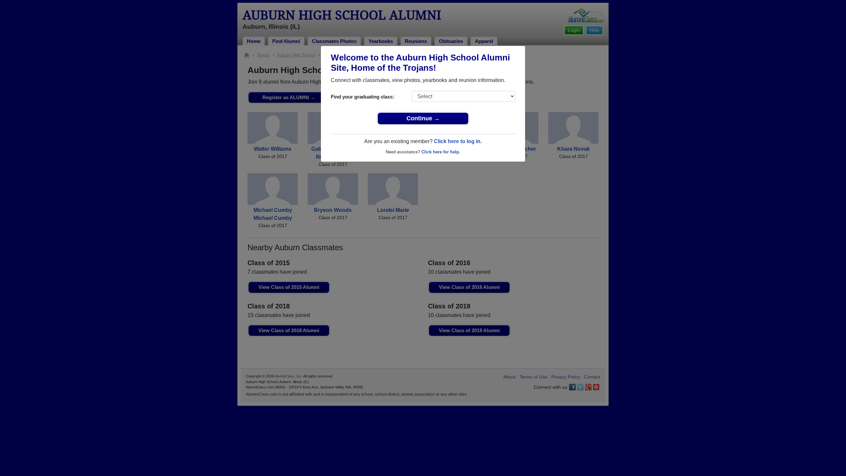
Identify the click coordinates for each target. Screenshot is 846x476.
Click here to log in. (458, 141)
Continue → (423, 118)
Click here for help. (440, 151)
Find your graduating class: (362, 96)
